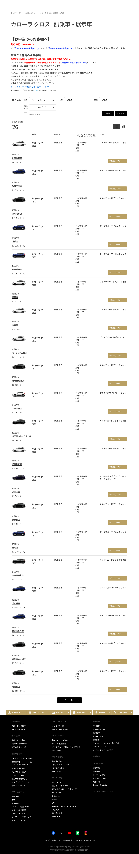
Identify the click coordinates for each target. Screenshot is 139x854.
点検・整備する (18, 791)
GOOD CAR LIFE (58, 735)
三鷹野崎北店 (18, 575)
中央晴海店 (17, 269)
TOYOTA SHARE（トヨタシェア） (65, 789)
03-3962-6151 (18, 190)
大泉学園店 (17, 408)
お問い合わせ (98, 763)
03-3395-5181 (18, 245)
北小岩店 (16, 603)
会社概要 (96, 726)
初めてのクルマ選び (60, 740)
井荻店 (15, 241)
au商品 (54, 799)
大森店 (15, 325)
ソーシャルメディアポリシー (104, 750)
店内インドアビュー (19, 729)
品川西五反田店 (19, 658)
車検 (13, 799)
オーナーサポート (59, 777)
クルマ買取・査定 (19, 772)
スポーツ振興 (98, 736)
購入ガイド (56, 771)
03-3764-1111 (18, 329)
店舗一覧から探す (19, 726)
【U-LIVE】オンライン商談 (22, 758)
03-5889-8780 (18, 607)
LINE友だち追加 (58, 768)
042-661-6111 (18, 440)
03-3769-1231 (18, 551)
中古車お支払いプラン (20, 778)
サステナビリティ (100, 729)
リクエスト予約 (115, 161)
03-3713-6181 (18, 301)
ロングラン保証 (18, 775)
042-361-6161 (18, 635)
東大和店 (16, 519)
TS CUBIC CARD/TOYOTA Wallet (64, 806)
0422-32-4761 (18, 357)
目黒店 (15, 297)
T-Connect (56, 796)
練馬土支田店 (18, 380)
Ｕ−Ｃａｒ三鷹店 (19, 352)
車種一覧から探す (19, 740)
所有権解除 (67, 840)
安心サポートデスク (60, 785)
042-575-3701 (18, 218)
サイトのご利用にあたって (103, 791)
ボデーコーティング (19, 785)
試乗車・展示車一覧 (19, 743)
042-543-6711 (18, 162)
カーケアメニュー (19, 813)
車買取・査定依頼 (100, 785)
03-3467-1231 (18, 468)
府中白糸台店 (18, 631)
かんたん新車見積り (60, 729)
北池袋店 (16, 686)
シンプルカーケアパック (21, 782)
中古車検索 (20, 763)
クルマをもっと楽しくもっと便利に (66, 747)
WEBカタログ (17, 747)
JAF (53, 802)
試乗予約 (96, 768)
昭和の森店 (17, 158)
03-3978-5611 (18, 412)
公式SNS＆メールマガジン (62, 764)
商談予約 (96, 771)
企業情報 (96, 721)
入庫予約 (15, 796)
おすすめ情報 (57, 761)
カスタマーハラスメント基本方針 (106, 743)
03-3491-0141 (18, 663)
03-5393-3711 (18, 385)
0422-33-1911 (18, 579)
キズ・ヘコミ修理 (19, 810)
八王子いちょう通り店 (21, 436)
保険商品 (55, 809)
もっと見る (69, 700)
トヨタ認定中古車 (19, 768)
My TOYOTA (56, 782)
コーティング (57, 813)
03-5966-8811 (18, 691)
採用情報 (96, 733)
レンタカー (56, 792)
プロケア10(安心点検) (20, 806)
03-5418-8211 (18, 496)
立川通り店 (17, 213)
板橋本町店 (17, 185)
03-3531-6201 (18, 273)
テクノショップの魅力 (20, 820)
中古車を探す (17, 754)
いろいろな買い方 (59, 721)
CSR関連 (96, 739)
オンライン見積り (100, 778)
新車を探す (16, 735)
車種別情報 (56, 750)
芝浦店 (15, 547)
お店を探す (16, 721)
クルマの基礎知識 (59, 743)
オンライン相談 (58, 726)
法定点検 (15, 803)
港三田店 (16, 491)
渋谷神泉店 (17, 464)
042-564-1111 (18, 524)
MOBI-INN (56, 816)
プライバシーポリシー (101, 746)
